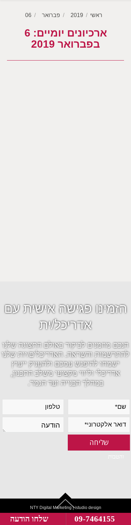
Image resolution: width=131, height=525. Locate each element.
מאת (61, 255)
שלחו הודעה (29, 519)
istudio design (88, 507)
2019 (77, 15)
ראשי (96, 15)
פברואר (51, 15)
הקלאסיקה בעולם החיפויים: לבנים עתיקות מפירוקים (71, 165)
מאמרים (95, 253)
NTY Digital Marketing (51, 507)
